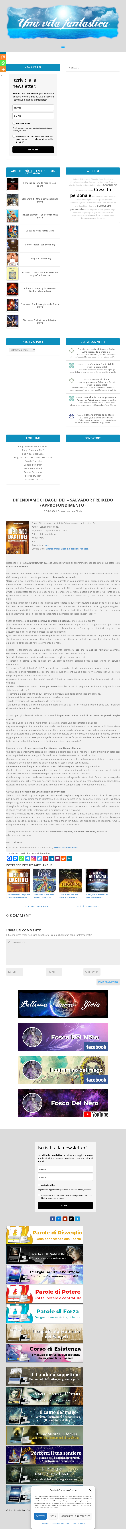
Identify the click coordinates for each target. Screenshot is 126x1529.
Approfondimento (79, 215)
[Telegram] (27, 858)
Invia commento (108, 982)
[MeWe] (69, 858)
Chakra (105, 202)
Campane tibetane (93, 202)
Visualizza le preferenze (75, 1516)
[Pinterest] (45, 858)
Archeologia (94, 182)
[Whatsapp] (21, 858)
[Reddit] (63, 858)
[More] (3, 69)
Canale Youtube (33, 461)
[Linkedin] (51, 858)
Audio (86, 209)
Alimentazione (93, 215)
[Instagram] (33, 858)
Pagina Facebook (33, 472)
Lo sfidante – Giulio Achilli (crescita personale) (98, 350)
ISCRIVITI (33, 149)
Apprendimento (98, 196)
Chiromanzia (107, 213)
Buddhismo (84, 206)
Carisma (92, 206)
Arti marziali (110, 196)
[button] (90, 1490)
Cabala (93, 185)
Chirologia (86, 200)
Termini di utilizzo (78, 1523)
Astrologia (108, 179)
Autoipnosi (73, 202)
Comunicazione (107, 215)
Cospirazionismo (88, 218)
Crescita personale (90, 192)
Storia (79, 511)
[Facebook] (9, 858)
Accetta (40, 1516)
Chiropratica (85, 179)
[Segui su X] (71, 1218)
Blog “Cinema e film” (33, 450)
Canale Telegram (33, 464)
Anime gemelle (104, 209)
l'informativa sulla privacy (34, 140)
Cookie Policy (46, 1523)
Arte (99, 213)
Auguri (94, 213)
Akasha (72, 185)
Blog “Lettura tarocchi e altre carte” (33, 457)
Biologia (94, 179)
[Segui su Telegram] (77, 1218)
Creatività (78, 200)
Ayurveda (108, 200)
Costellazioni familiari (79, 182)
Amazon (84, 548)
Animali (76, 179)
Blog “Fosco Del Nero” (33, 453)
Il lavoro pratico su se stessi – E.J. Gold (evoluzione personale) (98, 416)
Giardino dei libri (70, 548)
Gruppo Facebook (33, 468)
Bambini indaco (86, 190)
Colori (100, 179)
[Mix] (3, 57)
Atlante (99, 185)
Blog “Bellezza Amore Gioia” (33, 446)
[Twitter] (39, 858)
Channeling (110, 185)
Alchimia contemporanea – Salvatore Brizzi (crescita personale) (96, 382)
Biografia (100, 200)
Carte (77, 190)
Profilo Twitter (33, 475)
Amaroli (112, 182)
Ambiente (101, 218)
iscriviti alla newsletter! (65, 847)
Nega (53, 1516)
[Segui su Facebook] (52, 1218)
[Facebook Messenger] (15, 858)
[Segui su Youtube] (65, 1218)
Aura (93, 200)
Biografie (93, 209)
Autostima (104, 182)
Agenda (82, 202)
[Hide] (1, 75)
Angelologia (86, 213)
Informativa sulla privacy (61, 1523)
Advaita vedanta (83, 185)
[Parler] (57, 858)
